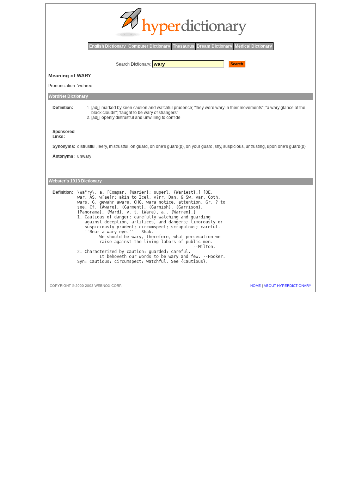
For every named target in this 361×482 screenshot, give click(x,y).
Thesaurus (183, 46)
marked (109, 107)
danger (121, 217)
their (234, 107)
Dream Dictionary (214, 46)
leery (102, 146)
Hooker (215, 256)
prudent (125, 226)
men (206, 241)
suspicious (233, 146)
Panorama (89, 212)
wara (151, 202)
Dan (172, 197)
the (302, 107)
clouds (109, 112)
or (220, 221)
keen (127, 107)
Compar (116, 192)
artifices (142, 221)
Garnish (160, 207)
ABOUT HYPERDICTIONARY (287, 286)
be (140, 112)
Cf (92, 207)
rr (161, 197)
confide (173, 117)
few (194, 256)
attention (189, 202)
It (101, 256)
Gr (208, 202)
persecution (199, 236)
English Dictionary (107, 46)
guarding (200, 217)
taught (126, 112)
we (217, 236)
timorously (203, 221)
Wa (82, 192)
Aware (108, 207)
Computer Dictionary (149, 46)
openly (108, 117)
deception (115, 221)
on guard (139, 146)
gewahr (106, 202)
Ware (149, 212)
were (209, 107)
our (132, 256)
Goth (213, 197)
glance (287, 107)
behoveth (117, 256)
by (119, 107)
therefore (157, 236)
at (296, 107)
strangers (168, 112)
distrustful (125, 117)
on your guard (199, 146)
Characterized (101, 251)
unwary (84, 156)
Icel (144, 197)
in (227, 107)
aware (123, 202)
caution (140, 107)
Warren (180, 212)
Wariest (184, 192)
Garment (132, 207)
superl (161, 192)
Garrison (188, 207)
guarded (157, 251)
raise (105, 241)
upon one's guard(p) (286, 146)
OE (208, 192)
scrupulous (183, 226)
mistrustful (118, 146)
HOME (255, 286)
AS (92, 197)
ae (106, 197)
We (101, 236)
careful (209, 226)
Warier (138, 192)
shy (218, 146)
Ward (114, 212)
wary (220, 107)
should (114, 236)
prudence (183, 107)
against (93, 221)
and (152, 107)
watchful (165, 107)
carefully (145, 217)
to (135, 112)
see (81, 207)
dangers (177, 221)
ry (89, 192)
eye (123, 231)
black (96, 112)
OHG (137, 202)
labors (168, 241)
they (200, 107)
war (81, 197)
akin (124, 197)
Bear (94, 231)
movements (251, 107)
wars (82, 202)
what (178, 236)
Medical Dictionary (253, 46)
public (193, 241)
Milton (205, 246)
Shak (146, 231)
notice (166, 202)
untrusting (255, 146)
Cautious (94, 217)
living (151, 241)
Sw (188, 197)
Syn (81, 261)
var (199, 197)
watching (168, 217)
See (174, 261)
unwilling (152, 117)
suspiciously (99, 226)
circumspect (152, 226)
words (145, 256)
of (156, 112)
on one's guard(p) (167, 146)
